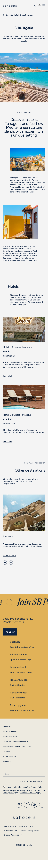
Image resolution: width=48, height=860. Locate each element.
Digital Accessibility (13, 835)
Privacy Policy (37, 787)
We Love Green (10, 737)
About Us (7, 727)
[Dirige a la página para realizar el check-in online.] (32, 6)
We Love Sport (10, 732)
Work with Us (9, 756)
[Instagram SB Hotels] (19, 805)
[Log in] (39, 5)
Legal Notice (10, 826)
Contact (7, 751)
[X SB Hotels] (34, 805)
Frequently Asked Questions (17, 747)
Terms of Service (28, 793)
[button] (5, 563)
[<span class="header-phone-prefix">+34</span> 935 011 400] (35, 6)
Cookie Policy (10, 830)
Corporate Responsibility (15, 742)
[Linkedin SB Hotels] (42, 805)
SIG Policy (7, 761)
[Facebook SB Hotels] (27, 805)
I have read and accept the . (25, 787)
